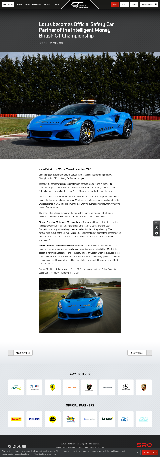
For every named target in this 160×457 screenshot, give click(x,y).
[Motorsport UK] (89, 419)
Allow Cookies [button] (150, 452)
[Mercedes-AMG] (126, 387)
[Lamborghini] (89, 387)
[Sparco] (34, 419)
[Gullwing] (126, 419)
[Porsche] (144, 387)
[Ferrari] (53, 387)
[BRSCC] (107, 419)
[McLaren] (107, 387)
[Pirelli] (16, 419)
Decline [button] (135, 452)
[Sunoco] (71, 419)
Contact (101, 447)
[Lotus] (53, 419)
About (58, 447)
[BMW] (34, 387)
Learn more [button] (51, 454)
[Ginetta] (71, 387)
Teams (80, 447)
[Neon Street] (144, 419)
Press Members (69, 447)
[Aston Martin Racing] (16, 387)
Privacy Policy (90, 447)
